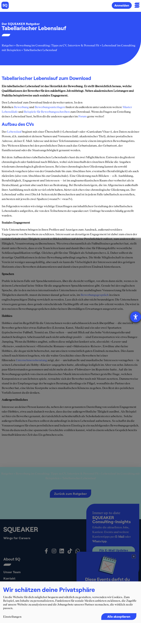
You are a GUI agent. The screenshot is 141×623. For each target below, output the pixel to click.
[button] (133, 556)
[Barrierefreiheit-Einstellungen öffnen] (135, 317)
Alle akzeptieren (118, 616)
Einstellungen (12, 616)
